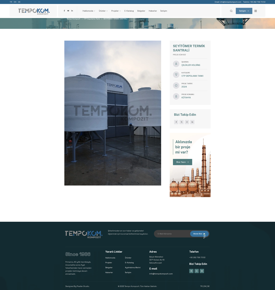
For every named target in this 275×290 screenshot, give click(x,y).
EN (205, 286)
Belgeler (141, 11)
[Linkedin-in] (72, 11)
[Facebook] (191, 271)
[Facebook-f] (64, 11)
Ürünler (102, 11)
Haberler (153, 11)
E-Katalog (129, 11)
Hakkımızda (87, 11)
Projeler (115, 11)
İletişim (163, 11)
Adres (153, 251)
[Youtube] (68, 11)
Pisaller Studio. (83, 286)
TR (201, 286)
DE (208, 286)
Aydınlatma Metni (132, 267)
